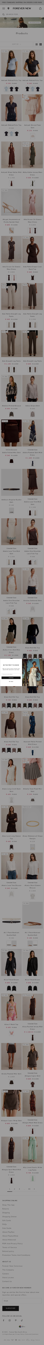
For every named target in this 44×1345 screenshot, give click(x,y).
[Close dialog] (43, 659)
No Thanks (11, 681)
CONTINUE (11, 677)
